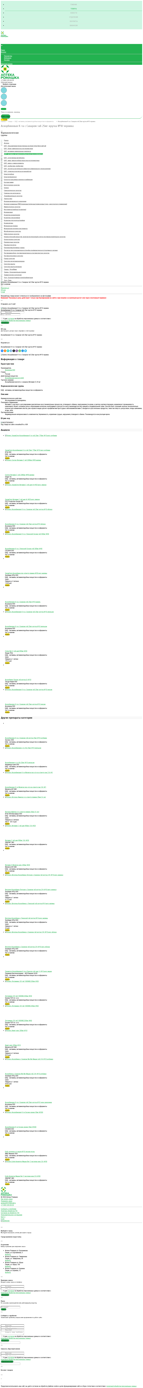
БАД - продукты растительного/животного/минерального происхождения (27, 169)
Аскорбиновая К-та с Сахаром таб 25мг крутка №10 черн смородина (28, 1102)
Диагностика (8, 198)
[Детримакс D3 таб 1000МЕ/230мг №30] (22, 981)
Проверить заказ (6, 1201)
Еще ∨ (3, 1217)
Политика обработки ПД (9, 1211)
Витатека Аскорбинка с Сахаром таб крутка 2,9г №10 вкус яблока (27, 947)
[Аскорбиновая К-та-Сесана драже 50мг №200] (24, 1112)
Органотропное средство (12, 239)
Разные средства (9, 258)
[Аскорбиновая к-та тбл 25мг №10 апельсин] (23, 748)
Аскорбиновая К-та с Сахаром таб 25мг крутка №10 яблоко (25, 524)
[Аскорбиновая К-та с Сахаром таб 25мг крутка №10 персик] (28, 690)
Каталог (3, 52)
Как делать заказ (7, 1199)
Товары (74, 9)
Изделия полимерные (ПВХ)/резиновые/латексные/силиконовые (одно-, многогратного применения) (35, 204)
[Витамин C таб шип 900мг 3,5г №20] (20, 826)
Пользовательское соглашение (11, 1215)
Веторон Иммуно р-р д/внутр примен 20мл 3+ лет (22, 812)
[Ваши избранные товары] (4, 97)
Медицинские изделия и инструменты (16, 228)
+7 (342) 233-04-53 (7, 80)
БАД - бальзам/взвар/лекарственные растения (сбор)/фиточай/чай (25, 146)
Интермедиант (8, 212)
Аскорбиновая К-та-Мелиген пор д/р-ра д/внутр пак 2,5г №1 (25, 787)
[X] (14, 351)
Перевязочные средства (11, 242)
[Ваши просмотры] (4, 90)
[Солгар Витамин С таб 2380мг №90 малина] (23, 460)
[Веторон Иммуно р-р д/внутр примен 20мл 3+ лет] (25, 797)
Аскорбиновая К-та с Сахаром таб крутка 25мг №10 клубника (26, 738)
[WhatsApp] (19, 351)
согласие (11, 319)
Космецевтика (8, 223)
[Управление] (1, 1225)
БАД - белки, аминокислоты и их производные (18, 148)
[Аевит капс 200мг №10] (16, 1031)
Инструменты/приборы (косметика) (15, 209)
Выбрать (8, 1255)
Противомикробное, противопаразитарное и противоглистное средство (26, 253)
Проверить (5, 1295)
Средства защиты (9, 264)
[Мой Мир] (22, 351)
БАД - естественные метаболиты (14, 158)
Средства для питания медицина (14, 261)
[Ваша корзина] (2, 42)
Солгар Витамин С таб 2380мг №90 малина (19, 475)
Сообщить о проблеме (8, 1209)
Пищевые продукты (10, 245)
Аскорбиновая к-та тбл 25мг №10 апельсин (19, 763)
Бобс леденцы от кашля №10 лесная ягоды (20, 1152)
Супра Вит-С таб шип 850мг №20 (16, 651)
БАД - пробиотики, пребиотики (13, 166)
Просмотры (8, 56)
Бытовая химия (9, 182)
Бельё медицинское (10, 177)
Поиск (3, 50)
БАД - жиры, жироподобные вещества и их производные (21, 160)
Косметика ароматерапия (12, 215)
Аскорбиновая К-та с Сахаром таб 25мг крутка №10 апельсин (26, 626)
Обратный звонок (6, 64)
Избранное (7, 58)
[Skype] (25, 351)
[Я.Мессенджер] (8, 351)
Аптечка (6, 143)
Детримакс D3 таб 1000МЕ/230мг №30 (18, 996)
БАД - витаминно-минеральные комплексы (17, 151)
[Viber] (16, 351)
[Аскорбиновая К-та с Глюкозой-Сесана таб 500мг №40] (27, 534)
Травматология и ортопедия (13, 275)
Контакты (74, 21)
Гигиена (6, 188)
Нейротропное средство (11, 234)
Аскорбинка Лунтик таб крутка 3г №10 (18, 680)
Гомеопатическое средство (12, 190)
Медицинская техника (11, 226)
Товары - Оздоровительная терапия (15, 272)
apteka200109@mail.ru (8, 1203)
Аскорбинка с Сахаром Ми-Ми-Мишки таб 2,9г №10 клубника (25, 1074)
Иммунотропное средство (12, 207)
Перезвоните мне (7, 1361)
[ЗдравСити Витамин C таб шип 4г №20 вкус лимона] (25, 485)
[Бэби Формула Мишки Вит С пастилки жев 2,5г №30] (26, 1162)
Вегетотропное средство (12, 185)
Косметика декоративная (12, 218)
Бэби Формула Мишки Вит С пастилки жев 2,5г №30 (22, 1176)
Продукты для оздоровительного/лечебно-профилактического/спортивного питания (31, 250)
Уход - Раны (7, 280)
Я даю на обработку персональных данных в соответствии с (26, 320)
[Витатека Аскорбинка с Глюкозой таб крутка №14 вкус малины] (30, 904)
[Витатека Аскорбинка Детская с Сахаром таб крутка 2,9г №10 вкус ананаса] (34, 875)
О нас (3, 1219)
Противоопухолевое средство (13, 256)
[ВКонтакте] (2, 351)
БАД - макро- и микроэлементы (14, 163)
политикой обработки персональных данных (16, 321)
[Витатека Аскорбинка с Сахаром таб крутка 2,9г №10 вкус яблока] (31, 932)
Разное (6, 140)
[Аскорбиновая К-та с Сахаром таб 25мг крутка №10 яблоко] (28, 509)
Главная (73, 5)
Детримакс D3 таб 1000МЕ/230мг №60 (18, 1021)
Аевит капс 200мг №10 (13, 1045)
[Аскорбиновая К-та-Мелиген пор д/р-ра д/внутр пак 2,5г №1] (29, 773)
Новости (73, 13)
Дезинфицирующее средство (13, 196)
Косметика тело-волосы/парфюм (14, 220)
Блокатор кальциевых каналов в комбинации (18, 179)
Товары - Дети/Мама (10, 269)
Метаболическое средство (12, 231)
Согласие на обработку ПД (10, 1213)
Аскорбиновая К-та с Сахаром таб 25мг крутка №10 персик (25, 704)
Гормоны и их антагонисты (12, 193)
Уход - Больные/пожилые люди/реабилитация (18, 277)
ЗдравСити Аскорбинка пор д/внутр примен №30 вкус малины (26, 573)
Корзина (7, 60)
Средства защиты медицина (13, 267)
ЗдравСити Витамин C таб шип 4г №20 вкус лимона (22, 499)
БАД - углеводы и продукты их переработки (17, 171)
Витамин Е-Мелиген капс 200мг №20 (17, 865)
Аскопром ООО (10, 370)
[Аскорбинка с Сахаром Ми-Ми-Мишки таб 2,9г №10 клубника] (29, 1059)
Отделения (73, 17)
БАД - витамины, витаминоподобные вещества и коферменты (34, 121)
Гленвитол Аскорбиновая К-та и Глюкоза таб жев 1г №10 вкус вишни (28, 971)
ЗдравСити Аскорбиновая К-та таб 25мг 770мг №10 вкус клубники (27, 450)
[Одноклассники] (5, 351)
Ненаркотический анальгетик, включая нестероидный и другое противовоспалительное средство (35, 237)
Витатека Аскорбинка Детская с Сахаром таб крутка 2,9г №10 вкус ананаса (30, 890)
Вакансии (74, 25)
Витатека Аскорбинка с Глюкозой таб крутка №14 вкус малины (26, 918)
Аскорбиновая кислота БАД (14, 378)
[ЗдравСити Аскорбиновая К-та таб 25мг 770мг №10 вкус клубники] (31, 436)
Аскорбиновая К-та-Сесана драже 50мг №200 (20, 1127)
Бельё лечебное (9, 174)
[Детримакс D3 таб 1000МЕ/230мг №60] (22, 1006)
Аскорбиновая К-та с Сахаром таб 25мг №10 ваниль (22, 602)
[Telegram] (11, 351)
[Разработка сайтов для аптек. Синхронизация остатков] (5, 1221)
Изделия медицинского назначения (15, 201)
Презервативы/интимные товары (14, 247)
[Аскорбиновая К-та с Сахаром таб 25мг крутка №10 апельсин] (29, 612)
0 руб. (5, 120)
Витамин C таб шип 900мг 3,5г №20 (17, 840)
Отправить (5, 322)
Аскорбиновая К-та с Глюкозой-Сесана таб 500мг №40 (23, 549)
